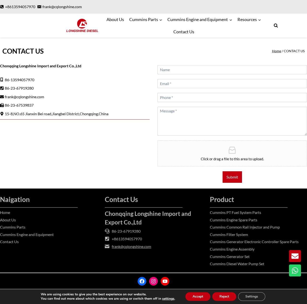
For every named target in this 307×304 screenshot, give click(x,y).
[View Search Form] (276, 25)
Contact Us (183, 31)
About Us (115, 19)
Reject (224, 296)
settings (168, 299)
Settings (251, 296)
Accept (198, 296)
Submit (232, 177)
